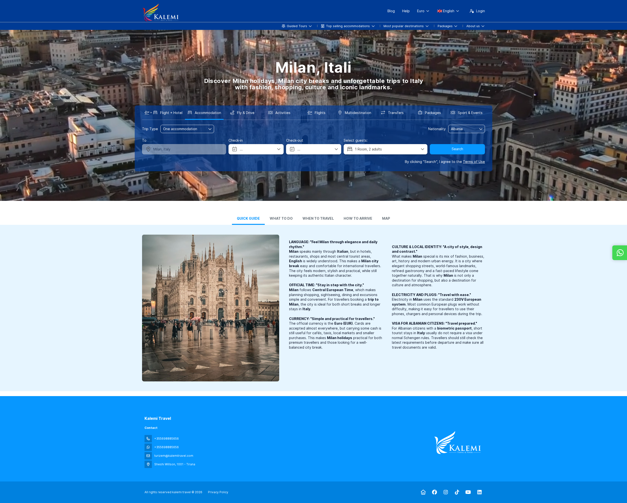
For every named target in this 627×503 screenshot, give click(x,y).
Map (386, 218)
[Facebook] (434, 492)
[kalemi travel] (457, 442)
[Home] (423, 492)
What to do (281, 218)
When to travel (318, 218)
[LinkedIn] (479, 492)
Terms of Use (474, 162)
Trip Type (150, 129)
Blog (391, 11)
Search (457, 149)
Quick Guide (248, 218)
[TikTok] (457, 492)
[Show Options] (481, 129)
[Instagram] (446, 492)
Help (406, 11)
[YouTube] (468, 492)
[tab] (248, 219)
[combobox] (463, 129)
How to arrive (358, 218)
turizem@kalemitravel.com (173, 455)
